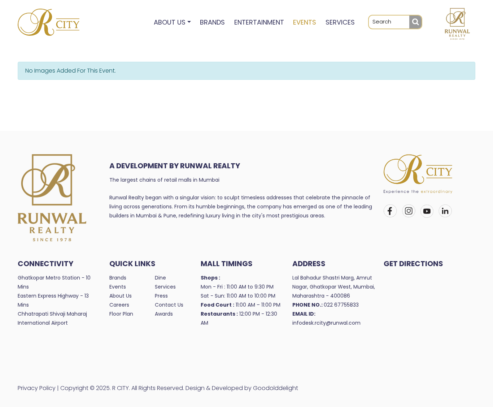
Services (340, 22)
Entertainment (259, 22)
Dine (160, 277)
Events (304, 22)
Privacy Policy (37, 388)
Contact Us (169, 304)
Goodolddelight (275, 388)
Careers (119, 304)
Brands (212, 22)
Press (161, 295)
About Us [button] (170, 22)
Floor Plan (121, 313)
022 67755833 (341, 304)
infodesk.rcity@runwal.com (326, 322)
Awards (164, 313)
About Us (120, 295)
